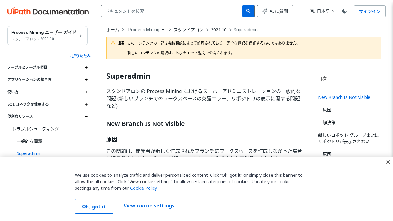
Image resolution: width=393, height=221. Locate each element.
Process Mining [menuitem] (143, 29)
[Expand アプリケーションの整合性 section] (86, 80)
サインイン (369, 11)
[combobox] (173, 11)
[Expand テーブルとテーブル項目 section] (86, 67)
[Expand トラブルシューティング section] (86, 129)
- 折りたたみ (80, 56)
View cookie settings (149, 205)
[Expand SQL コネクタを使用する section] (86, 104)
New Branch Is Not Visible (145, 123)
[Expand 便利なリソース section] (86, 116)
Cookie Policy (143, 188)
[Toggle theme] (344, 11)
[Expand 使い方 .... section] (86, 92)
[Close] (388, 162)
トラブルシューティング (35, 129)
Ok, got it (94, 206)
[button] (50, 153)
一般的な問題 (29, 141)
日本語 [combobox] (320, 11)
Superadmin (246, 30)
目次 (322, 78)
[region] (196, 189)
